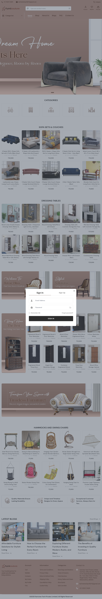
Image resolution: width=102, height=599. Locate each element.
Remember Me (35, 313)
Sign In (40, 292)
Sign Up (62, 293)
